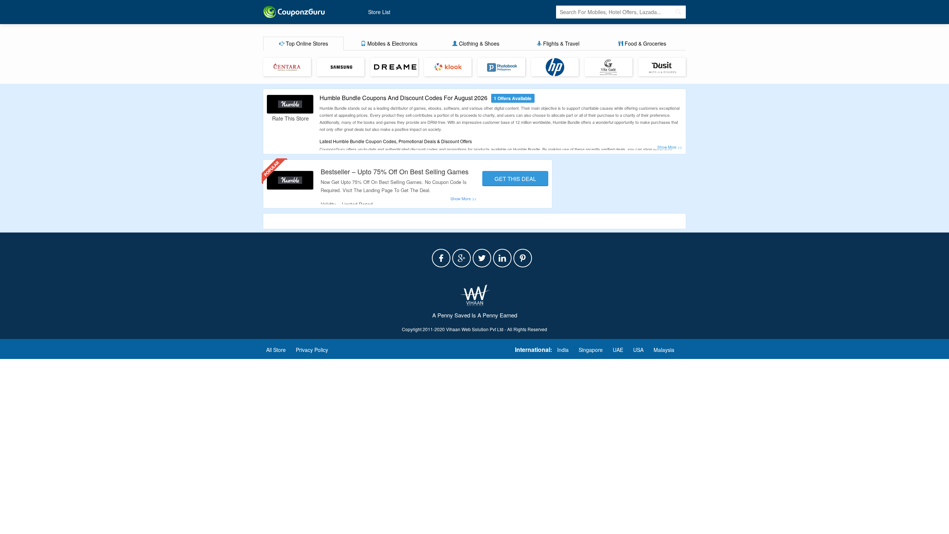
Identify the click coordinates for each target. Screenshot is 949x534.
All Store (276, 349)
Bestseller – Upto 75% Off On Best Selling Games (395, 171)
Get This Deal (515, 178)
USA (638, 349)
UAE (618, 349)
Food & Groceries (644, 43)
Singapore (591, 349)
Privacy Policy (312, 349)
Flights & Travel (560, 43)
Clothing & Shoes (478, 43)
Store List (379, 12)
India (563, 349)
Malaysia (664, 349)
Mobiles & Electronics (391, 43)
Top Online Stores (306, 43)
